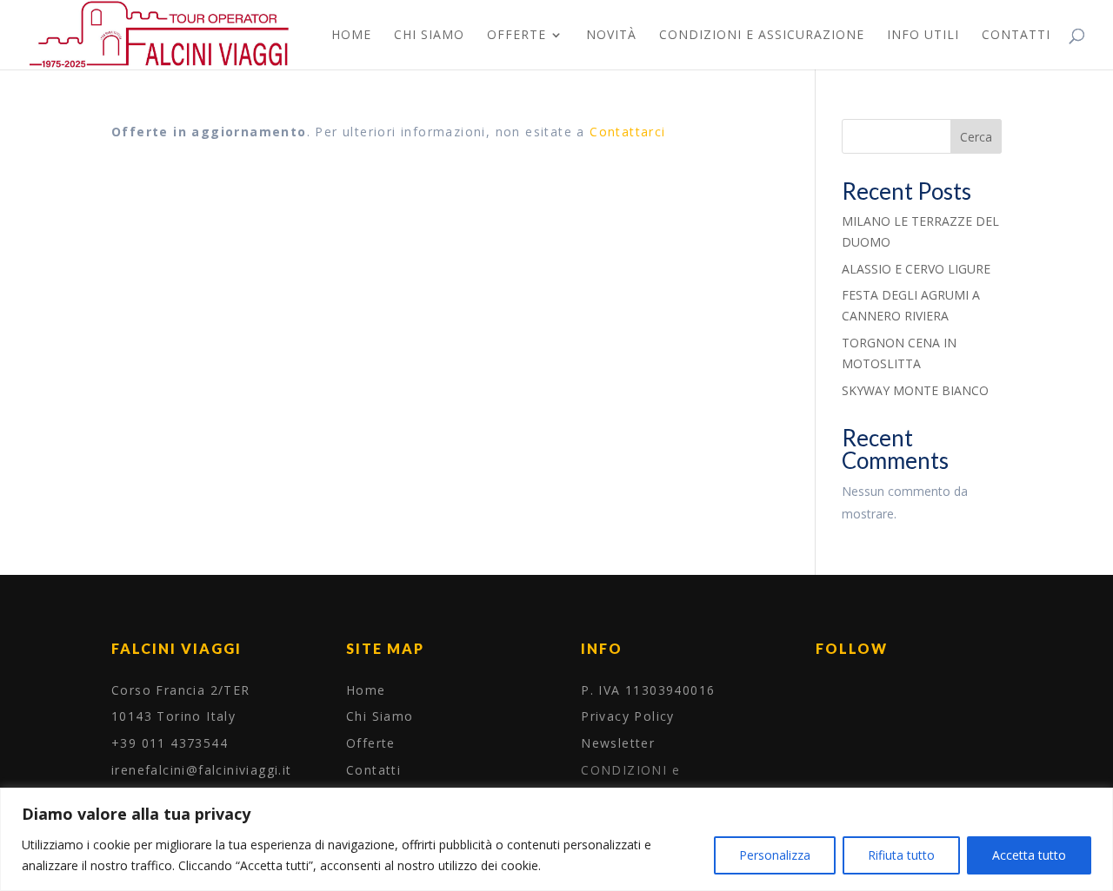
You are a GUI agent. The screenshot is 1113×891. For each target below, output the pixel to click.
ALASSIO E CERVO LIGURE (916, 269)
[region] (556, 839)
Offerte (516, 36)
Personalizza (774, 855)
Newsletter (618, 743)
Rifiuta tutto (901, 855)
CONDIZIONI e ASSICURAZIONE (761, 36)
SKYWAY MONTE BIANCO (915, 390)
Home (351, 36)
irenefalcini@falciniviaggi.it (201, 770)
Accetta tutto (1029, 855)
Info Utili (923, 36)
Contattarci (627, 131)
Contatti (1016, 36)
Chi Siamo (429, 36)
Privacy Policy (628, 716)
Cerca (976, 137)
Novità (611, 36)
